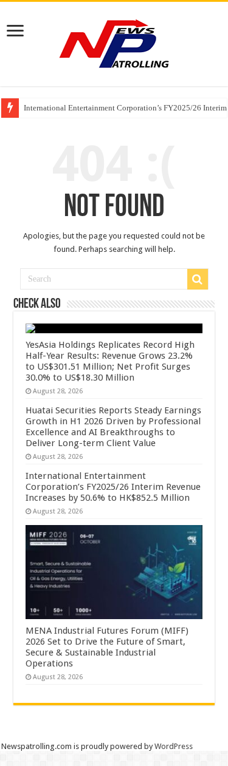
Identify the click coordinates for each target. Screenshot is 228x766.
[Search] (197, 279)
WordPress (173, 746)
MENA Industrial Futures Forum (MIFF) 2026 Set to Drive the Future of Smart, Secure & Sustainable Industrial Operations (107, 647)
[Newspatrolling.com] (114, 41)
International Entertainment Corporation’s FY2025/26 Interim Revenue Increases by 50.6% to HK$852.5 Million (113, 486)
